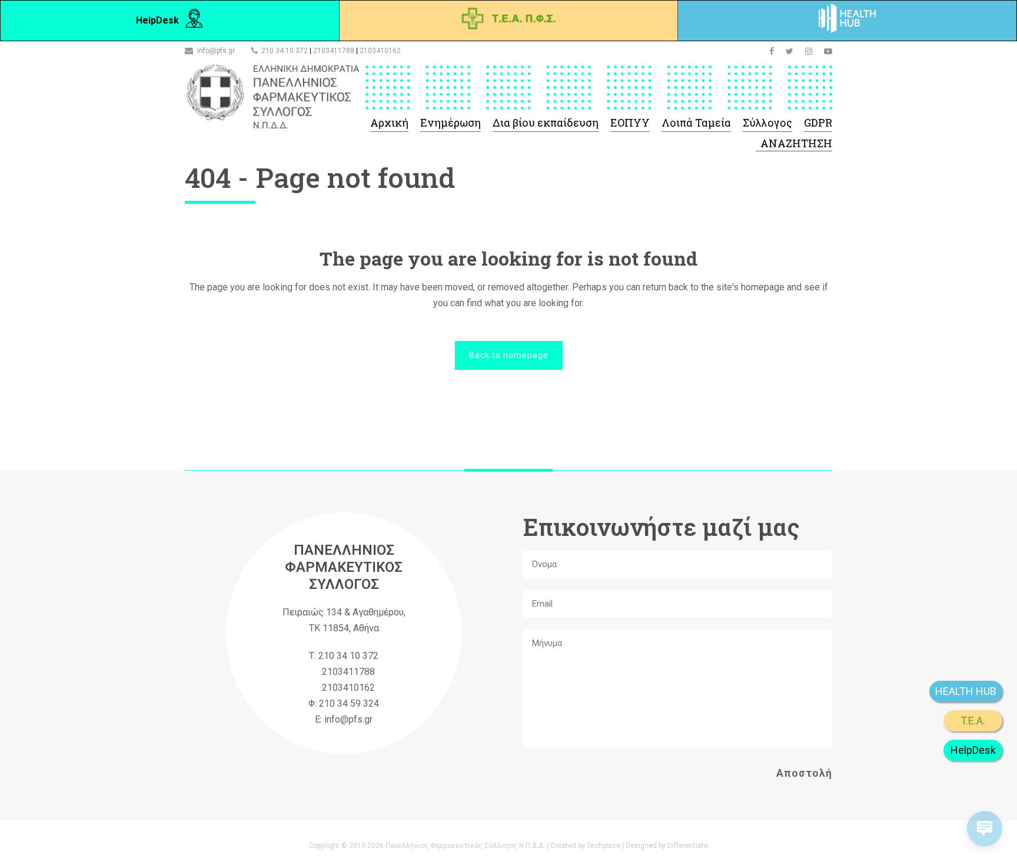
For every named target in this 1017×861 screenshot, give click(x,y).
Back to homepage (509, 355)
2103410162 (380, 51)
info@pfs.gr (216, 51)
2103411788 (333, 51)
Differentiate (687, 846)
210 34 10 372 (284, 51)
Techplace (603, 846)
